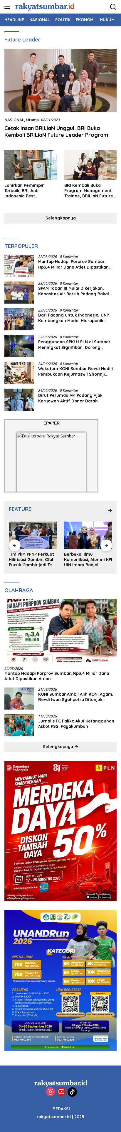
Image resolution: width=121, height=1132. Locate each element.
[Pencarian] (113, 7)
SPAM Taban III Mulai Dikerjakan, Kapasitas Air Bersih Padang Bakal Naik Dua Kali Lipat (73, 291)
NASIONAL (14, 119)
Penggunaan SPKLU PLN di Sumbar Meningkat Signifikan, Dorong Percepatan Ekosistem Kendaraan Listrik (74, 344)
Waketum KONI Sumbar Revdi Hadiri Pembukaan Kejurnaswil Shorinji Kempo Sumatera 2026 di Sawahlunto (77, 371)
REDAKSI (61, 1108)
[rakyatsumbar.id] (44, 6)
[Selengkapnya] (109, 510)
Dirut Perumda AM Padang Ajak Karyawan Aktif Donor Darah (70, 398)
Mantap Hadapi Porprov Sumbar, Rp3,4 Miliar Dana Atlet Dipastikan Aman (73, 264)
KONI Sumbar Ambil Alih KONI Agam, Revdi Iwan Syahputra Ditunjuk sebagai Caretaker (75, 697)
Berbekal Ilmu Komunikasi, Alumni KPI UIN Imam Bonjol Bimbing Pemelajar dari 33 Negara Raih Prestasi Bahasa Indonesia (33, 560)
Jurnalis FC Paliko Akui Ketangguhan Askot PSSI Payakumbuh (76, 723)
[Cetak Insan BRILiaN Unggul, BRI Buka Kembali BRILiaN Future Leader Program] (60, 80)
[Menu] (8, 7)
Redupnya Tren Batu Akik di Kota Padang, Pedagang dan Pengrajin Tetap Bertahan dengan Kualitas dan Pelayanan (85, 560)
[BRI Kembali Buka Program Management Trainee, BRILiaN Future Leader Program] (90, 164)
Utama (32, 119)
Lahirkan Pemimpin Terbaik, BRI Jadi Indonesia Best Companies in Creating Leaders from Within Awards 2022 (28, 191)
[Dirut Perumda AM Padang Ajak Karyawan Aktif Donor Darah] (19, 400)
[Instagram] (50, 1092)
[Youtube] (61, 1092)
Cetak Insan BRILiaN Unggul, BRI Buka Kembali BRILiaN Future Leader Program (56, 131)
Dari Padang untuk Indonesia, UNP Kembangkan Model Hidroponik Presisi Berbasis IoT (73, 317)
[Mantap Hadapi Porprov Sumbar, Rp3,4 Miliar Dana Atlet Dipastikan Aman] (19, 266)
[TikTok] (72, 1092)
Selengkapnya (61, 218)
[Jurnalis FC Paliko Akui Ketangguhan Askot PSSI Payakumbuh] (19, 725)
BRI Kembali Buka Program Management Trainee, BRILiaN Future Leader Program (88, 191)
